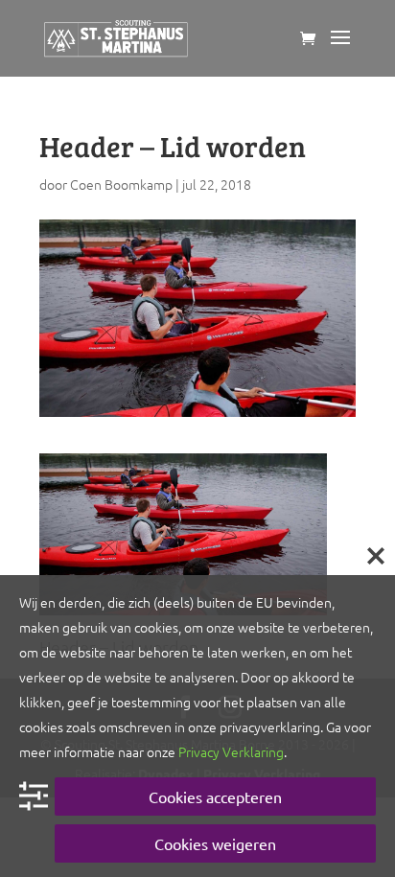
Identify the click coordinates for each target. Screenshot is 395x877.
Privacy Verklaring (231, 751)
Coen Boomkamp (121, 184)
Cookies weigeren (215, 843)
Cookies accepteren (215, 796)
